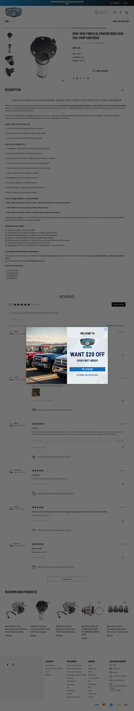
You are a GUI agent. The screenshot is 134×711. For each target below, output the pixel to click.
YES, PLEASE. (87, 369)
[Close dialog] (105, 329)
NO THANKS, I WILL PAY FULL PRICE (87, 375)
